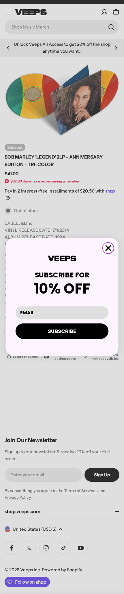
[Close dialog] (108, 248)
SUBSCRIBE (62, 331)
